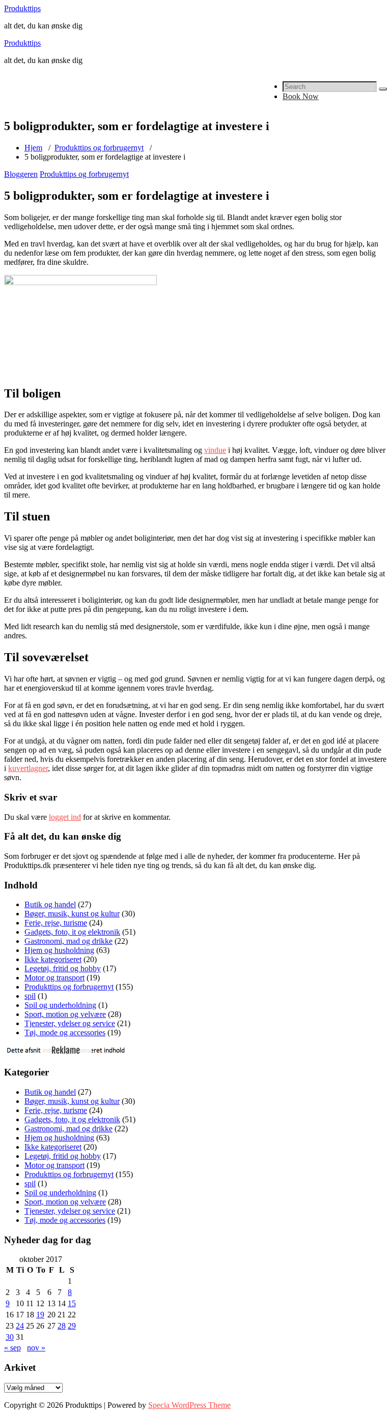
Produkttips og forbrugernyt (99, 147)
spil (30, 996)
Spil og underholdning (60, 1005)
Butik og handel (50, 904)
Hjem (33, 147)
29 (72, 1325)
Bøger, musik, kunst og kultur (72, 913)
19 (40, 1314)
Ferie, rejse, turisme (55, 922)
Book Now (301, 96)
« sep (12, 1347)
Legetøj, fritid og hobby (62, 968)
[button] (383, 88)
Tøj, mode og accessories (64, 1032)
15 (72, 1303)
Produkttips (22, 8)
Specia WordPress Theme (189, 1405)
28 (62, 1325)
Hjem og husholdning (59, 950)
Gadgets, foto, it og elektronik (72, 932)
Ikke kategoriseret (52, 959)
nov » (36, 1347)
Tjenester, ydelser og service (69, 1023)
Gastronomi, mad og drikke (68, 941)
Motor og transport (54, 977)
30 (10, 1337)
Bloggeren (21, 174)
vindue (215, 450)
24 (20, 1325)
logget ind (65, 817)
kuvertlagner (28, 768)
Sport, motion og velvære (65, 1014)
